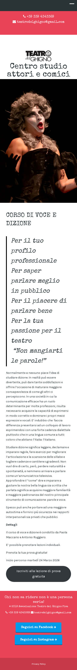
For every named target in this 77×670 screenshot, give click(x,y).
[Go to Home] (38, 60)
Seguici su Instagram (37, 639)
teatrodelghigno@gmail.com (41, 22)
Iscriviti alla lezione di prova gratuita (38, 573)
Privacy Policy (39, 664)
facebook (35, 28)
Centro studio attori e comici (38, 71)
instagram (42, 28)
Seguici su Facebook (37, 627)
